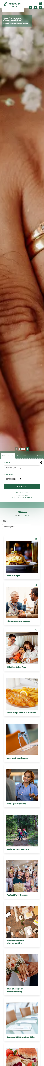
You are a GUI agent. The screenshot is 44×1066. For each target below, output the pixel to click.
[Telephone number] (30, 7)
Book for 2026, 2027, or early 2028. (15, 23)
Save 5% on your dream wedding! (12, 19)
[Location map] (40, 7)
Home (18, 516)
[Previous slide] (16, 449)
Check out (9, 474)
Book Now (22, 486)
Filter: (5, 521)
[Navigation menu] (40, 3)
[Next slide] (27, 449)
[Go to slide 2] (23, 449)
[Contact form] (35, 7)
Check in (8, 462)
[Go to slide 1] (20, 449)
